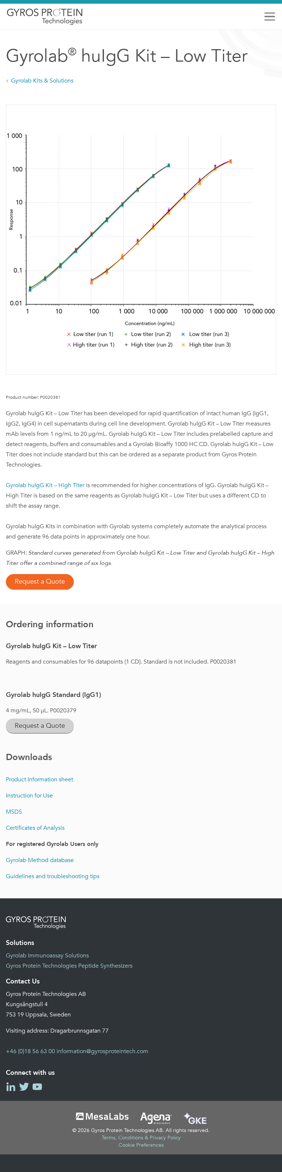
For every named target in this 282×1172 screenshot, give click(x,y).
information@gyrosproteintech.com (102, 1051)
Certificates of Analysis (35, 828)
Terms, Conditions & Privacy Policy (141, 1137)
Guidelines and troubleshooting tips (53, 876)
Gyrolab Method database (40, 860)
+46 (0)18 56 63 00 (30, 1051)
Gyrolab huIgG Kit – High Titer (46, 485)
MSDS (14, 812)
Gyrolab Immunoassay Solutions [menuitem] (47, 956)
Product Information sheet (39, 779)
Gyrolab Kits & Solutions (42, 81)
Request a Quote (40, 581)
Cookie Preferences (141, 1145)
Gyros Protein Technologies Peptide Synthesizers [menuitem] (69, 966)
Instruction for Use (29, 796)
